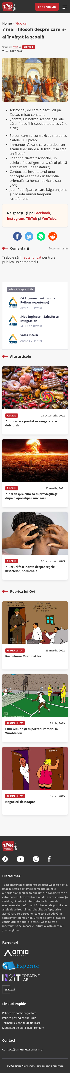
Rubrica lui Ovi (15, 650)
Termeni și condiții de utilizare (21, 1023)
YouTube (49, 218)
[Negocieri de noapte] (35, 781)
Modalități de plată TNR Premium (23, 1027)
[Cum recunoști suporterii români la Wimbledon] (35, 708)
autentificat (32, 257)
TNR (15, 47)
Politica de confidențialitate (19, 1013)
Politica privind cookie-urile (19, 1018)
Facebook (42, 213)
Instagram (15, 218)
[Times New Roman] (9, 6)
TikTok (31, 218)
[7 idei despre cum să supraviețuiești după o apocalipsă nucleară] (35, 473)
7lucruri (21, 23)
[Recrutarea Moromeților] (35, 635)
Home (7, 23)
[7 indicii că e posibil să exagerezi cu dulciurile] (35, 400)
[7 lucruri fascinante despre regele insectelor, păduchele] (35, 546)
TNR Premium (47, 6)
